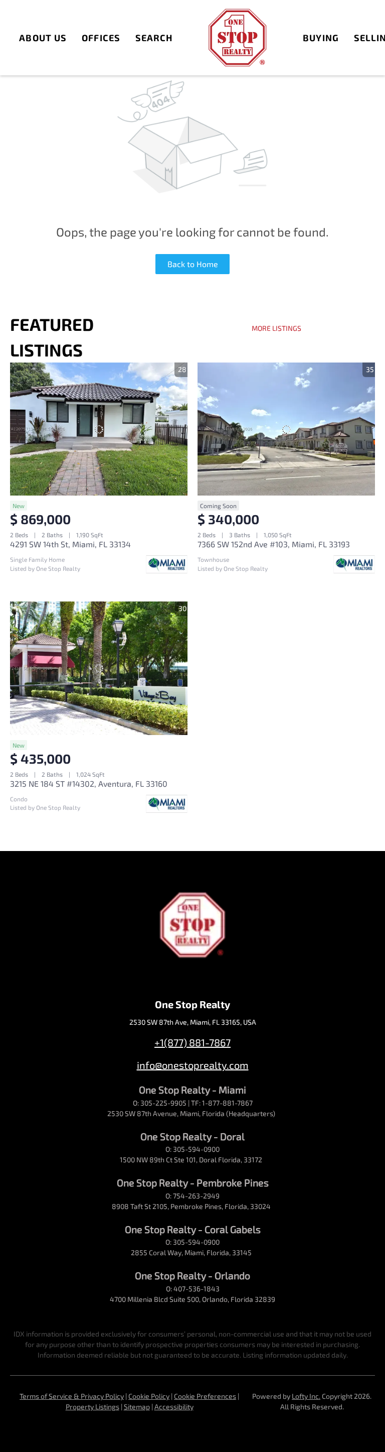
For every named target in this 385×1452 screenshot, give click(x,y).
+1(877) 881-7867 (192, 1042)
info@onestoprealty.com (193, 1065)
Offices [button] (101, 37)
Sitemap (137, 1406)
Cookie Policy (148, 1396)
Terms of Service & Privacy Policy (72, 1396)
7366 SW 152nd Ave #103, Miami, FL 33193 (274, 544)
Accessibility (174, 1406)
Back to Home (192, 264)
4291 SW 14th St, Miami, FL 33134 (70, 544)
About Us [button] (43, 37)
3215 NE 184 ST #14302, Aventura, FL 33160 (88, 783)
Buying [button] (321, 37)
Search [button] (154, 37)
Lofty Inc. (306, 1396)
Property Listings (92, 1406)
